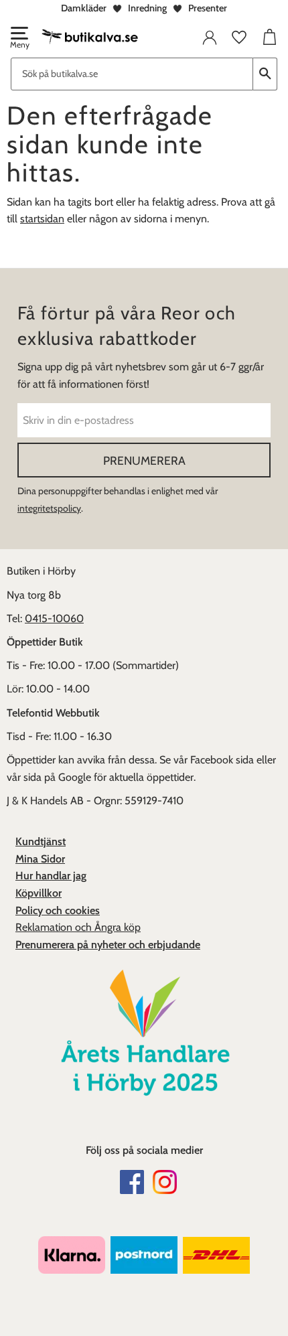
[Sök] (265, 74)
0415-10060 (54, 618)
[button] (18, 39)
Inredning (147, 8)
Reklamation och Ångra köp (78, 927)
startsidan (42, 218)
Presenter (207, 8)
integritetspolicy (49, 508)
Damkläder (83, 8)
